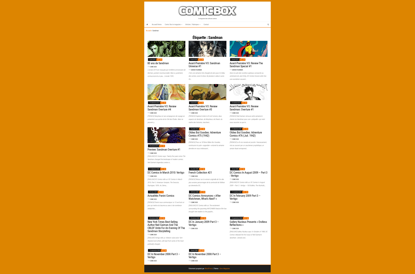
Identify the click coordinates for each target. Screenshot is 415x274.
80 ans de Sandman (158, 63)
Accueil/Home (157, 24)
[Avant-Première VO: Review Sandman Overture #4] (166, 92)
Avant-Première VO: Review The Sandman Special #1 (246, 65)
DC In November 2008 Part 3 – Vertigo (164, 255)
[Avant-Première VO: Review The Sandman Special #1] (248, 49)
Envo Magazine (225, 269)
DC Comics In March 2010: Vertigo (166, 172)
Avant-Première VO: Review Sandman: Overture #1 (244, 108)
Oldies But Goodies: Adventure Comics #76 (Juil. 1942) (246, 134)
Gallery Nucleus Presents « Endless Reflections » (248, 223)
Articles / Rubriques (192, 24)
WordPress (208, 269)
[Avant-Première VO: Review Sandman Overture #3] (207, 92)
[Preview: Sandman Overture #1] (166, 135)
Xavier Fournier (196, 70)
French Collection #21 (200, 172)
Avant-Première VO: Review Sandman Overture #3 (203, 108)
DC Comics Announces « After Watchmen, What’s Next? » (205, 197)
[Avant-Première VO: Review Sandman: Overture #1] (248, 92)
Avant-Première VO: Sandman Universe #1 (204, 65)
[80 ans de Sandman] (166, 49)
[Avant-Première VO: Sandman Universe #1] (207, 49)
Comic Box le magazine (173, 24)
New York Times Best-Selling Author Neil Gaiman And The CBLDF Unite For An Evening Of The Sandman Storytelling (166, 226)
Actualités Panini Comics (161, 195)
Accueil (148, 31)
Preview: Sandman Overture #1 (164, 149)
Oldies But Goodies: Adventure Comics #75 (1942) (205, 134)
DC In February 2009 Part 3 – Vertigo (245, 197)
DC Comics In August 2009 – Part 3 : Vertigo (248, 174)
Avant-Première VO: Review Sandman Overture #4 (162, 108)
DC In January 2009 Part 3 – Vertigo (204, 223)
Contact (206, 24)
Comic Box (153, 67)
